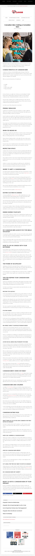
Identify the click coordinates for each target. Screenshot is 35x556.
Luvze (17, 12)
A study (18, 363)
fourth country (28, 467)
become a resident (9, 252)
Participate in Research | (25, 551)
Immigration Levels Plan (12, 395)
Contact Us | (9, 551)
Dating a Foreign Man (10, 495)
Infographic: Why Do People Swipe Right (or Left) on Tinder (14, 505)
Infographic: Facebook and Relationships (11, 502)
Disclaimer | (13, 551)
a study (22, 373)
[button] (26, 20)
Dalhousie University (15, 195)
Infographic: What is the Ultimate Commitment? (12, 510)
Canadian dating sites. (18, 189)
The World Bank (10, 387)
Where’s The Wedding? (7, 513)
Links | (29, 551)
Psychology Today (6, 360)
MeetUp (12, 178)
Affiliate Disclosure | (18, 551)
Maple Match (26, 173)
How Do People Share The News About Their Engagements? (15, 508)
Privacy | (6, 551)
